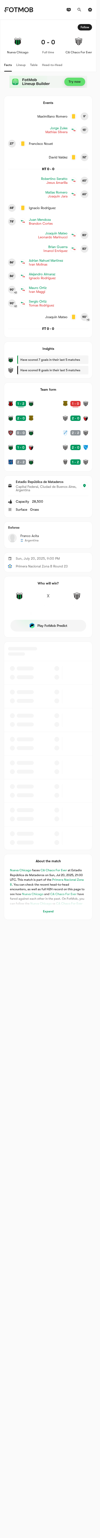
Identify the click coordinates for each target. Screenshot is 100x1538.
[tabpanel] (48, 470)
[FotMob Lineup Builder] (48, 82)
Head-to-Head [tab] (52, 65)
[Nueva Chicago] (19, 598)
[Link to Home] (18, 9)
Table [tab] (34, 65)
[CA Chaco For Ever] (77, 598)
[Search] (79, 9)
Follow (85, 27)
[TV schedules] (68, 9)
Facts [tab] (8, 65)
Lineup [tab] (21, 65)
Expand (48, 911)
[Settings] (90, 9)
